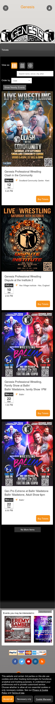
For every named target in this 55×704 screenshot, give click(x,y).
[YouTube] (28, 661)
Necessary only (24, 698)
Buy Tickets (43, 199)
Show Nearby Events (14, 87)
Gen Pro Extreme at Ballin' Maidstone (26, 492)
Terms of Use (18, 692)
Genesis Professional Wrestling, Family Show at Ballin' (25, 385)
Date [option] (15, 80)
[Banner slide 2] (27, 33)
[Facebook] (15, 661)
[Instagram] (35, 661)
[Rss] (42, 661)
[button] (49, 8)
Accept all (7, 698)
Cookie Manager (43, 699)
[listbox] (21, 80)
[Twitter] (21, 661)
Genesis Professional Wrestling (23, 173)
